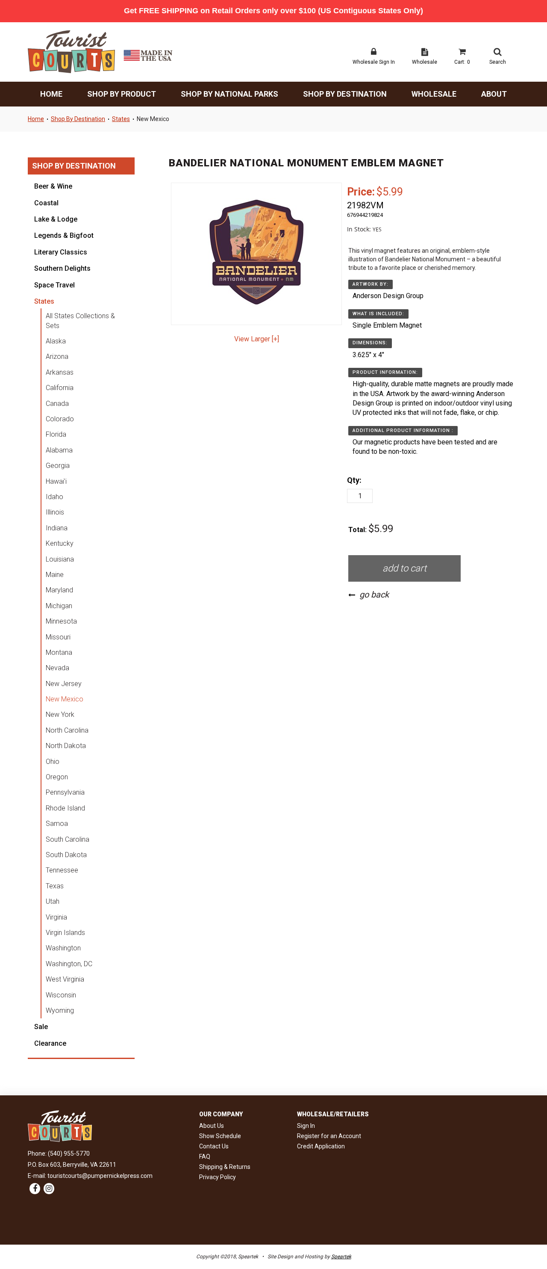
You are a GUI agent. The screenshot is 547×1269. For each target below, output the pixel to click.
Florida (56, 434)
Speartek (341, 1257)
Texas (55, 886)
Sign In (306, 1125)
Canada (57, 403)
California (60, 388)
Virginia (56, 917)
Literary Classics (60, 252)
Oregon (57, 777)
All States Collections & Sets (80, 320)
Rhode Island (65, 808)
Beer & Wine (53, 186)
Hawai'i (56, 481)
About (494, 93)
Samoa (57, 823)
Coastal (46, 203)
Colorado (60, 419)
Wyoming (60, 1010)
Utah (52, 901)
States (121, 118)
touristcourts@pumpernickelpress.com (100, 1175)
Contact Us (214, 1146)
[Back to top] (525, 1239)
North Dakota (66, 746)
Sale (41, 1027)
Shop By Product (121, 93)
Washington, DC (69, 964)
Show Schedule (220, 1136)
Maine (55, 575)
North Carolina (67, 730)
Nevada (57, 668)
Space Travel (54, 285)
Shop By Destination (345, 93)
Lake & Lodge (55, 219)
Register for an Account (329, 1136)
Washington (63, 948)
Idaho (54, 497)
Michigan (59, 606)
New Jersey (64, 684)
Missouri (58, 637)
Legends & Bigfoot (64, 235)
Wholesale (434, 93)
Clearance (50, 1043)
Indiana (57, 528)
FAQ (204, 1156)
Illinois (55, 512)
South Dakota (66, 855)
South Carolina (67, 839)
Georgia (58, 465)
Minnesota (61, 621)
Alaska (56, 341)
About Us (211, 1125)
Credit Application (321, 1146)
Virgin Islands (65, 933)
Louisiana (60, 559)
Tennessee (62, 870)
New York (60, 714)
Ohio (52, 761)
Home (51, 93)
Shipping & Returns (224, 1166)
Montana (59, 652)
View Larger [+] (256, 339)
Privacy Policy (217, 1177)
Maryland (59, 590)
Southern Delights (62, 268)
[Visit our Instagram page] (49, 1189)
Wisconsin (61, 995)
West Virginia (65, 979)
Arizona (57, 356)
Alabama (59, 450)
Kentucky (60, 543)
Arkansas (60, 372)
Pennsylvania (65, 792)
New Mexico (153, 118)
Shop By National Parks (229, 93)
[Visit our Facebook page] (35, 1189)
